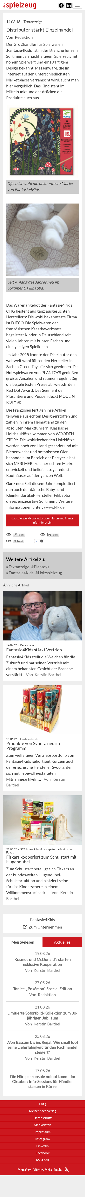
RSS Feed (42, 1160)
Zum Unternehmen (45, 927)
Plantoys (41, 566)
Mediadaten (42, 1125)
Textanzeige (18, 566)
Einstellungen (41, 541)
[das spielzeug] (19, 5)
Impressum (43, 1132)
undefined (42, 534)
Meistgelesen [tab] (22, 942)
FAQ (42, 1104)
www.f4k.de (54, 507)
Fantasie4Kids (20, 572)
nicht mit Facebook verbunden (8, 534)
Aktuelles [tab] (62, 942)
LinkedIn (42, 1146)
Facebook (43, 1153)
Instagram (42, 1139)
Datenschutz (42, 1118)
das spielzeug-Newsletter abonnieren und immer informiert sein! (42, 520)
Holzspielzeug (49, 572)
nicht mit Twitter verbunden (8, 541)
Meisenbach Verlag (42, 1111)
